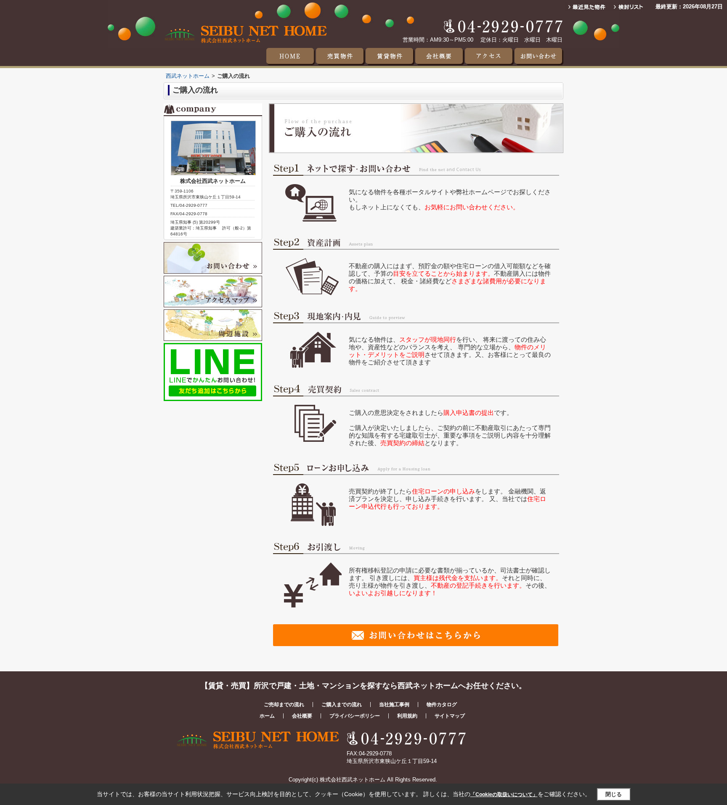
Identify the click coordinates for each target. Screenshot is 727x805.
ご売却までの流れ (284, 704)
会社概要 (302, 715)
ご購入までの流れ (341, 704)
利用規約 (407, 715)
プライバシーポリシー (354, 715)
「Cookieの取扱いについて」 (504, 794)
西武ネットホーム (188, 76)
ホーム (267, 715)
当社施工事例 (394, 704)
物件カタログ (442, 704)
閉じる (613, 794)
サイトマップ (450, 715)
